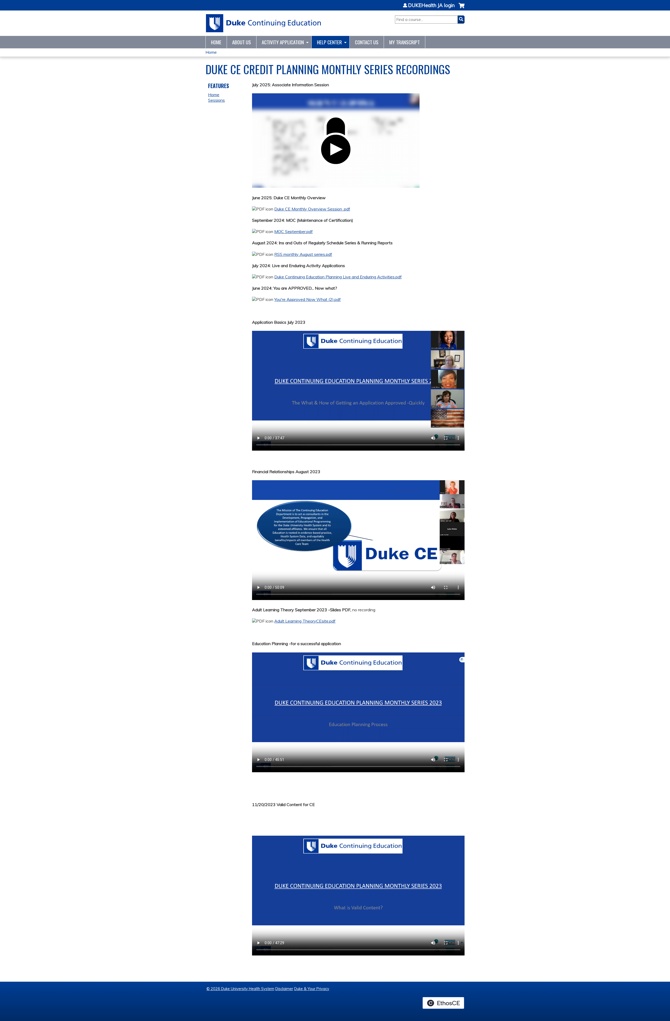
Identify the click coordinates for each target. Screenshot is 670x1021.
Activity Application (283, 42)
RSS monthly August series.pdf (303, 254)
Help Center (329, 42)
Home (216, 42)
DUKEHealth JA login (431, 5)
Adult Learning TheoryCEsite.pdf (305, 621)
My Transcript (404, 42)
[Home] (263, 23)
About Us (241, 42)
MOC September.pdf (293, 231)
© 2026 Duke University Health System (240, 988)
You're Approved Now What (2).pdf (307, 299)
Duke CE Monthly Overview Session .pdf (312, 209)
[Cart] (462, 8)
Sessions (216, 100)
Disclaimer (284, 988)
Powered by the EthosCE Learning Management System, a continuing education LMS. (443, 1003)
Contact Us (366, 42)
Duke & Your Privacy (311, 988)
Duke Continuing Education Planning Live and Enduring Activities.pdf (338, 276)
